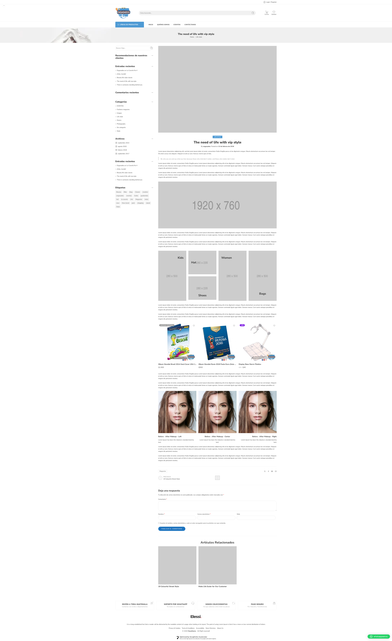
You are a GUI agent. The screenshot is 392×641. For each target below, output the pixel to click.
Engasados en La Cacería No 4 (127, 70)
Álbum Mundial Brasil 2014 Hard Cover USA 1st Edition (177, 364)
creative (145, 192)
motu (146, 199)
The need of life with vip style (126, 81)
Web (238, 514)
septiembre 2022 (123, 143)
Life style (199, 37)
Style (118, 131)
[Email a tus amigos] (276, 471)
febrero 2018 (122, 150)
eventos (129, 196)
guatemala (144, 196)
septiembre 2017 (123, 154)
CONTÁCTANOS (190, 25)
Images (119, 113)
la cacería (124, 199)
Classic (137, 192)
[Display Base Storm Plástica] (258, 342)
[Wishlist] (194, 326)
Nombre (161, 514)
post (133, 203)
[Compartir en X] (265, 471)
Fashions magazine (123, 109)
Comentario (162, 499)
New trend (125, 203)
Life (131, 199)
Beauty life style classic (124, 78)
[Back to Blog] (217, 478)
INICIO (151, 25)
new (117, 203)
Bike (125, 192)
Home (192, 37)
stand (148, 203)
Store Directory (211, 628)
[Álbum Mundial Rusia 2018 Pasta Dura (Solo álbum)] (217, 342)
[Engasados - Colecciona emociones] (123, 13)
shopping (140, 203)
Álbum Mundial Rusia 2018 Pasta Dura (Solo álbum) (217, 364)
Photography (121, 124)
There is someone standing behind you (129, 85)
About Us (220, 628)
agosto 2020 (122, 146)
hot (117, 199)
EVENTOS (177, 25)
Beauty (118, 192)
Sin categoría (121, 127)
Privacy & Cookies (174, 628)
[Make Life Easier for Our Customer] (217, 565)
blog (130, 192)
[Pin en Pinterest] (272, 471)
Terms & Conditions (188, 628)
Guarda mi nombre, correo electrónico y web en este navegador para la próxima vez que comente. (193, 523)
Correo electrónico (204, 514)
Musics (119, 120)
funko (136, 196)
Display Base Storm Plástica (250, 364)
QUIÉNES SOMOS (163, 25)
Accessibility (200, 628)
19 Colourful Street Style (168, 586)
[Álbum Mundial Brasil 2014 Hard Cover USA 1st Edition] (177, 342)
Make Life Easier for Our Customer (212, 586)
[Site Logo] (196, 616)
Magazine (162, 471)
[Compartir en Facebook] (268, 471)
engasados (206, 146)
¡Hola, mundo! (121, 74)
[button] (379, 636)
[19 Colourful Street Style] (177, 565)
